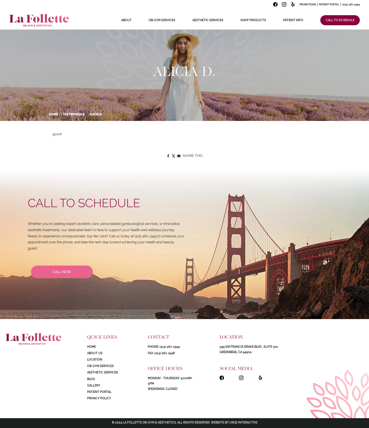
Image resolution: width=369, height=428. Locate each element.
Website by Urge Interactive (233, 422)
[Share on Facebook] (168, 156)
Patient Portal (329, 4)
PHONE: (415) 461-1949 (164, 346)
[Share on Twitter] (173, 156)
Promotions (307, 4)
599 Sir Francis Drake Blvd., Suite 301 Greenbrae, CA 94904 (249, 349)
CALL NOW (62, 272)
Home (53, 114)
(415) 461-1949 (351, 4)
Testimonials (74, 114)
